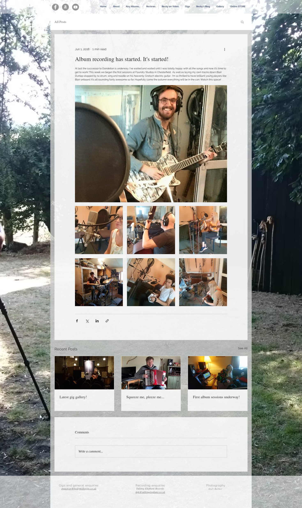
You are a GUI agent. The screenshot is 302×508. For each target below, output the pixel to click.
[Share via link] (107, 321)
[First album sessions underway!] (217, 372)
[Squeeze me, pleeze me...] (151, 372)
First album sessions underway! (216, 396)
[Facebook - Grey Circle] (55, 7)
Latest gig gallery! (73, 396)
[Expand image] (99, 230)
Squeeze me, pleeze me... (145, 396)
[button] (133, 6)
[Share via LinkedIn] (97, 321)
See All (243, 348)
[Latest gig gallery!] (84, 372)
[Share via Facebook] (77, 321)
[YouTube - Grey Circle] (75, 7)
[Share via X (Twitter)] (87, 321)
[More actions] (224, 49)
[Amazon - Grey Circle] (65, 7)
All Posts (60, 22)
